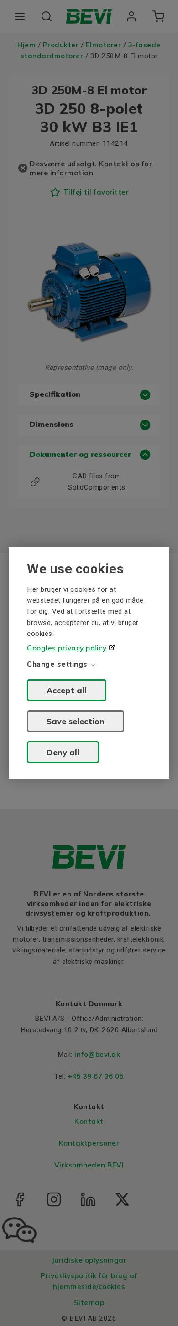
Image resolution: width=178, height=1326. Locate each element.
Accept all (67, 690)
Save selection (76, 721)
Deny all (63, 752)
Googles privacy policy (68, 648)
